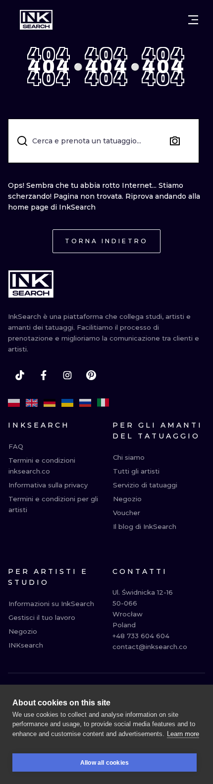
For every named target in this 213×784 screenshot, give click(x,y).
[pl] (14, 403)
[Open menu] (193, 20)
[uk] (67, 403)
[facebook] (43, 375)
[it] (103, 403)
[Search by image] (175, 141)
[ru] (85, 403)
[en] (32, 403)
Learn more (183, 734)
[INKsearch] (36, 20)
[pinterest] (91, 375)
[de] (49, 403)
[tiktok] (20, 375)
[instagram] (67, 375)
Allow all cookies (104, 762)
